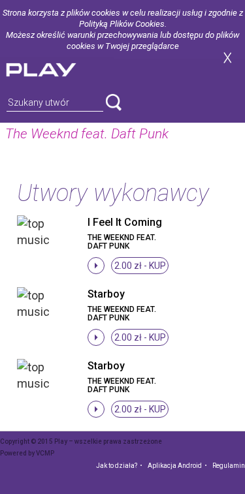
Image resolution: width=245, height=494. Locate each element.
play (57, 68)
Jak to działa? (116, 465)
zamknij (227, 57)
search (114, 102)
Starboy (106, 294)
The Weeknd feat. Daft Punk (122, 242)
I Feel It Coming (125, 222)
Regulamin (228, 465)
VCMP (45, 453)
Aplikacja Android (175, 465)
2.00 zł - (140, 265)
